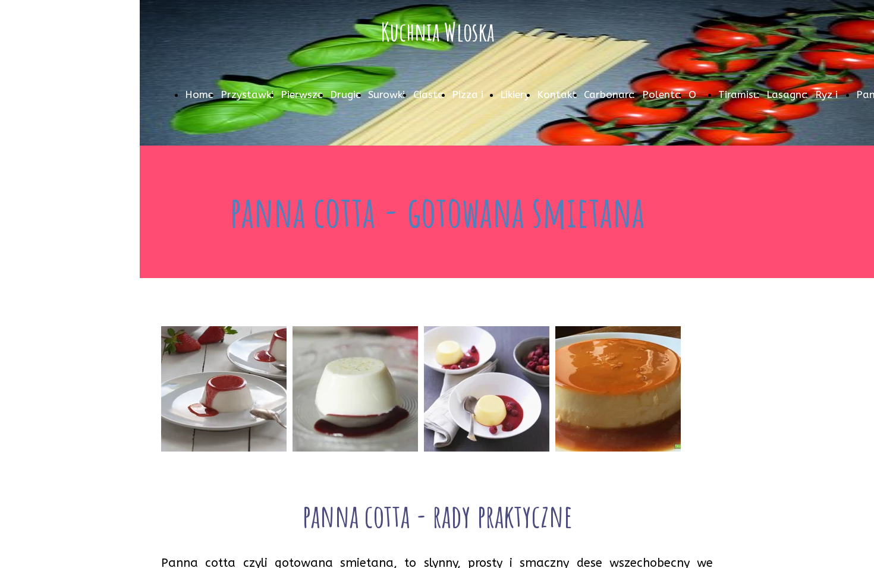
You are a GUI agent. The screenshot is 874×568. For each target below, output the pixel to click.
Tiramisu (738, 94)
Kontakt (557, 94)
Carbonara (609, 94)
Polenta (661, 94)
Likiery (515, 94)
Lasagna (787, 94)
